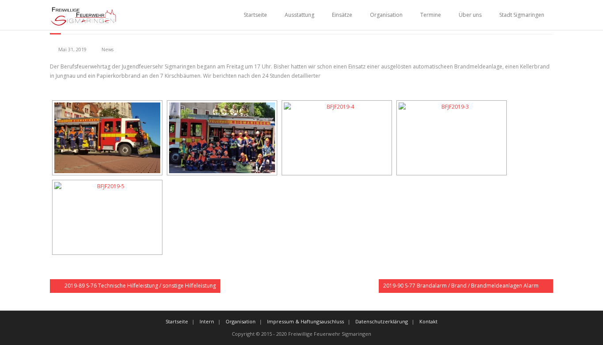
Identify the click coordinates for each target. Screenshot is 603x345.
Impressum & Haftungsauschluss (305, 321)
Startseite (255, 15)
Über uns (470, 15)
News (107, 49)
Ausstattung (299, 15)
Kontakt (428, 321)
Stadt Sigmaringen (521, 15)
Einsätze (342, 15)
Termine (430, 15)
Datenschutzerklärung (381, 321)
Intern (207, 321)
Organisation (386, 15)
